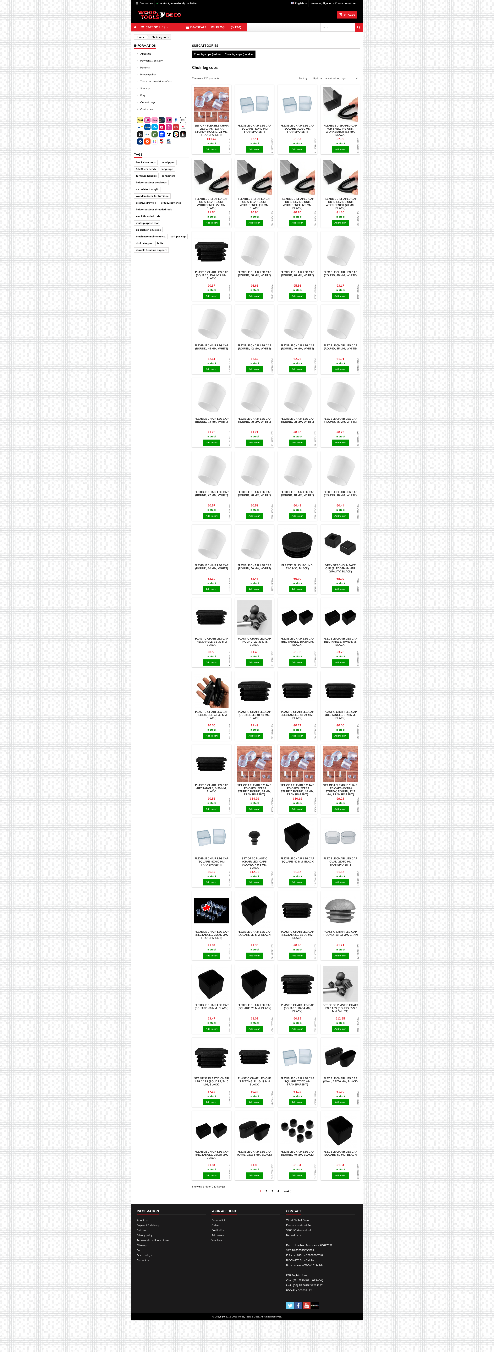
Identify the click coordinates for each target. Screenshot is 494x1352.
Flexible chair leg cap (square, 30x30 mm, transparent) (297, 128)
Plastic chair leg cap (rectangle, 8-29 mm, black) (211, 788)
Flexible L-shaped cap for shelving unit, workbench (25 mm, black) (297, 203)
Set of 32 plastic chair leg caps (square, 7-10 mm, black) (211, 1081)
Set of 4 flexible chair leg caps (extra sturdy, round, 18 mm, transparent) (297, 789)
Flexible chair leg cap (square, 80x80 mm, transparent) (211, 861)
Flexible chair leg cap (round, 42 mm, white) (254, 347)
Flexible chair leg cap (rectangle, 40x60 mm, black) (340, 641)
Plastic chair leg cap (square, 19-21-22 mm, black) (211, 275)
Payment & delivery (151, 60)
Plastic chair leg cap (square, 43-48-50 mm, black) (254, 715)
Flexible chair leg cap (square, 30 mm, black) (254, 933)
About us (145, 53)
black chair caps (146, 162)
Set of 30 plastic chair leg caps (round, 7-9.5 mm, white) (340, 1008)
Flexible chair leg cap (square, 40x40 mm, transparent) (254, 128)
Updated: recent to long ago (336, 78)
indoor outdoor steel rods (151, 182)
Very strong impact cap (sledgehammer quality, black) (340, 568)
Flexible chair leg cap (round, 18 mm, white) (297, 493)
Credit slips (217, 1230)
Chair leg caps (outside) (239, 54)
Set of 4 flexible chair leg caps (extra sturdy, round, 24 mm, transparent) (254, 789)
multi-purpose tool (147, 222)
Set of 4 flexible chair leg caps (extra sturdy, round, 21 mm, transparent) (212, 130)
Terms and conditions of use (156, 81)
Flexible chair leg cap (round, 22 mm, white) (211, 493)
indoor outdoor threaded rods (154, 209)
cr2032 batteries (171, 202)
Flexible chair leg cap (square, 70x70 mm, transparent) (297, 1081)
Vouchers (216, 1240)
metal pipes (168, 162)
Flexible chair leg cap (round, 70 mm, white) (297, 273)
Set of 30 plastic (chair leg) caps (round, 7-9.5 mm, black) (254, 863)
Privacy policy (148, 74)
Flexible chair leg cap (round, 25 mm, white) (340, 420)
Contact (293, 1211)
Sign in (327, 3)
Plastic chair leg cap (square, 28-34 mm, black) (297, 1008)
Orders (215, 1225)
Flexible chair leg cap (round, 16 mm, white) (340, 493)
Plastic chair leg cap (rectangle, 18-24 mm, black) (297, 715)
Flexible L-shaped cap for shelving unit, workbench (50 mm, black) (211, 203)
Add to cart (211, 149)
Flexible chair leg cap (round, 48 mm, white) (340, 273)
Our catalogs (147, 102)
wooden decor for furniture (152, 195)
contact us (146, 3)
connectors (168, 175)
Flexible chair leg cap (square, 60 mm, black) (211, 1006)
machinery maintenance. (151, 236)
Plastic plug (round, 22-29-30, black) (297, 567)
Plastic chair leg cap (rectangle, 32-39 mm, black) (211, 641)
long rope (167, 168)
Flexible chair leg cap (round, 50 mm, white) (254, 567)
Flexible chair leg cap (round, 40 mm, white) (297, 347)
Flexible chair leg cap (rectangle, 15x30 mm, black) (297, 641)
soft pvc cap (178, 236)
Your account (224, 1211)
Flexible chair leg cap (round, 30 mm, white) (254, 420)
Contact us (146, 109)
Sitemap (145, 88)
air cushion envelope (148, 229)
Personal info (218, 1220)
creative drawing (146, 202)
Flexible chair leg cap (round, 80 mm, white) (254, 273)
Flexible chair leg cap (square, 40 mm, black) (297, 860)
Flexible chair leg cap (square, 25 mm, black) (254, 1006)
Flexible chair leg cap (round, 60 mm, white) (211, 567)
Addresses (217, 1235)
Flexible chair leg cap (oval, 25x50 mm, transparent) (340, 861)
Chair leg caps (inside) (207, 54)
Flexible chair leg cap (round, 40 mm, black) (297, 1153)
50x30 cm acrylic (146, 168)
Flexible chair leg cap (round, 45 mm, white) (211, 347)
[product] (211, 104)
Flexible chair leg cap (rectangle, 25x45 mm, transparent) (211, 935)
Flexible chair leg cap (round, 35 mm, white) (340, 347)
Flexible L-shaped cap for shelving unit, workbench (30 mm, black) (254, 203)
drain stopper (144, 243)
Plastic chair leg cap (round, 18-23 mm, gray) (340, 933)
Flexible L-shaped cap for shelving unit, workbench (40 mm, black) (340, 203)
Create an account (346, 3)
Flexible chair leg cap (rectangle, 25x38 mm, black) (211, 1155)
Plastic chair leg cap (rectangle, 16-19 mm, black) (254, 1081)
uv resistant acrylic (147, 189)
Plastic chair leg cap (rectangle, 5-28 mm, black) (340, 715)
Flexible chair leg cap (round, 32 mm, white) (211, 420)
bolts (160, 243)
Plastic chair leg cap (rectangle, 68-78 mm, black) (297, 935)
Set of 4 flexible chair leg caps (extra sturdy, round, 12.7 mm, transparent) (340, 789)
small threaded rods (148, 216)
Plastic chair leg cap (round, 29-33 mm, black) (254, 641)
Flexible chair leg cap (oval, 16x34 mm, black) (254, 1153)
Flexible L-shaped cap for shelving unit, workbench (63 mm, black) (340, 130)
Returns (145, 67)
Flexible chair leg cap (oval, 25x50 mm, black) (340, 1080)
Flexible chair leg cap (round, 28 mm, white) (297, 420)
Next (288, 1191)
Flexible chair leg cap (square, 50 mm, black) (340, 1153)
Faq (142, 95)
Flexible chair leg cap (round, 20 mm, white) (254, 493)
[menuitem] (135, 27)
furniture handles (146, 175)
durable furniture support (151, 249)
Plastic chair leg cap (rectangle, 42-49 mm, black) (211, 715)
